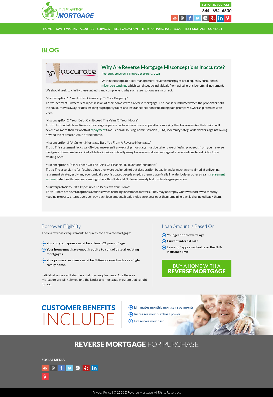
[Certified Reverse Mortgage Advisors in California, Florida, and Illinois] (64, 11)
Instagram (77, 368)
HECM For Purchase (156, 28)
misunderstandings (115, 85)
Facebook (61, 368)
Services (103, 28)
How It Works (66, 28)
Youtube (45, 368)
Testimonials (194, 28)
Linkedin (94, 368)
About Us (87, 28)
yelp (86, 368)
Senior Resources (215, 4)
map (45, 376)
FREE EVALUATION (125, 28)
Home (47, 28)
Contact (215, 28)
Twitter (69, 368)
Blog (177, 28)
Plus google (53, 368)
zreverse (120, 73)
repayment (98, 130)
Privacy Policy (102, 392)
